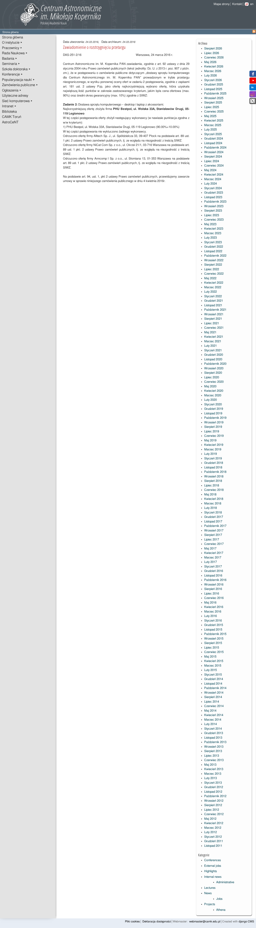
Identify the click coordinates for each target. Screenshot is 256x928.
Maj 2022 (210, 278)
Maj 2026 (210, 62)
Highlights (210, 871)
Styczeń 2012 (213, 836)
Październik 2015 (215, 634)
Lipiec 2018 (211, 485)
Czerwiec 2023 (214, 219)
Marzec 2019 (212, 449)
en (251, 4)
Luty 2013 (210, 778)
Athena (220, 909)
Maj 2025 (210, 116)
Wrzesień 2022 (213, 260)
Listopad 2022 (213, 251)
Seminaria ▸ (11, 63)
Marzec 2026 (212, 71)
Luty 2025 (210, 129)
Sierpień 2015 (213, 643)
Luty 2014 (210, 724)
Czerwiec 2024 (214, 165)
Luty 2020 (210, 399)
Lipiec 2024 (211, 161)
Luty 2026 (210, 75)
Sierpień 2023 (213, 210)
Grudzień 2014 (213, 679)
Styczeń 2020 (213, 404)
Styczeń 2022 (213, 296)
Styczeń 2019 (213, 458)
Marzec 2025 (212, 125)
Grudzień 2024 (213, 138)
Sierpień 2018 (213, 480)
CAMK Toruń (11, 117)
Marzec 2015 (212, 665)
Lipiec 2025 (211, 107)
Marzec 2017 (212, 557)
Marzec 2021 (212, 341)
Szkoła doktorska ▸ (16, 69)
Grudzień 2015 (213, 625)
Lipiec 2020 (211, 377)
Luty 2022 (210, 291)
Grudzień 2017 (213, 516)
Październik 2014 (215, 688)
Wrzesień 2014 (213, 692)
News (208, 893)
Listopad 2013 (213, 737)
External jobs (212, 865)
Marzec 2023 (212, 233)
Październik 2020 (215, 363)
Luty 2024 (210, 183)
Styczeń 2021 (213, 350)
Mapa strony (222, 4)
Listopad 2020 (213, 359)
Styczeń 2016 (213, 620)
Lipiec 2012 (211, 809)
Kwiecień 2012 (213, 823)
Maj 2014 (210, 710)
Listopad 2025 (213, 89)
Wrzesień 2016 (213, 584)
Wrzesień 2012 (213, 800)
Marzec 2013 (212, 773)
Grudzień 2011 (213, 841)
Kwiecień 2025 (213, 120)
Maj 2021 (210, 332)
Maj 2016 (210, 602)
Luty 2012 (210, 832)
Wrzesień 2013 (213, 746)
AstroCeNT (10, 122)
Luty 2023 (210, 237)
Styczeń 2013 (213, 782)
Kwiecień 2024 (213, 174)
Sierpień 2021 (213, 318)
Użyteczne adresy (15, 95)
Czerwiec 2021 (214, 327)
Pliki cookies (132, 921)
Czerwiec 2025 (214, 111)
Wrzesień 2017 (213, 530)
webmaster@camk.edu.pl (204, 921)
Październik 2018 (215, 471)
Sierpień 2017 (213, 534)
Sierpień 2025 (213, 102)
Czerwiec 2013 (214, 760)
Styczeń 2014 (213, 728)
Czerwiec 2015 (214, 652)
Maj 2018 (210, 494)
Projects (209, 904)
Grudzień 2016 (213, 570)
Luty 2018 (210, 507)
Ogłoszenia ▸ (11, 90)
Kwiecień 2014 (213, 715)
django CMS (246, 921)
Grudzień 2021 (213, 300)
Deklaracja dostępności (156, 921)
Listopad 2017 (213, 521)
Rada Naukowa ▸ (15, 53)
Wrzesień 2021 (213, 314)
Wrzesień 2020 (213, 368)
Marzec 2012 (212, 827)
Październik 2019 (215, 417)
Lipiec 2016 (211, 593)
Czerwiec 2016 (214, 598)
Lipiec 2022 (211, 269)
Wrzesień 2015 (213, 638)
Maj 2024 (210, 170)
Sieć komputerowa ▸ (17, 101)
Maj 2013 (210, 764)
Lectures (209, 887)
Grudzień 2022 (213, 246)
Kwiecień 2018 (213, 498)
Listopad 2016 (213, 575)
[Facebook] (252, 74)
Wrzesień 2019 (213, 422)
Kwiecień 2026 (213, 66)
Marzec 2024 (212, 179)
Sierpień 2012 (213, 805)
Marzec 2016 (212, 611)
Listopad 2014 (213, 683)
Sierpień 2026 (213, 48)
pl (247, 4)
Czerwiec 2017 (214, 543)
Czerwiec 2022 (214, 273)
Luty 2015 (210, 670)
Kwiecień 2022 (213, 282)
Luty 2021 (210, 345)
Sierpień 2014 (213, 697)
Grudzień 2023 (213, 192)
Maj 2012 (210, 818)
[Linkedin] (252, 88)
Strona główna (12, 37)
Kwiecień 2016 (213, 607)
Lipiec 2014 (211, 701)
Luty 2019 (210, 453)
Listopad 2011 (213, 845)
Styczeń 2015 (213, 674)
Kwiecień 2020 (213, 390)
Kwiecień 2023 (213, 228)
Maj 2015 (210, 656)
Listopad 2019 (213, 413)
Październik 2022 (215, 255)
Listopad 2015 (213, 629)
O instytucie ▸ (12, 42)
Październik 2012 (215, 796)
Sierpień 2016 (213, 589)
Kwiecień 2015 (213, 661)
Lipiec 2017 (211, 539)
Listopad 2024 (213, 143)
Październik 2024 (215, 147)
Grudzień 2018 (213, 462)
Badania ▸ (9, 58)
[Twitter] (252, 101)
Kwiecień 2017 (213, 552)
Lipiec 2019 (211, 431)
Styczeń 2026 (213, 80)
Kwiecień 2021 (213, 336)
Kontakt (237, 4)
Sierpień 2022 (213, 264)
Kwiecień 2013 (213, 769)
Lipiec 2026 (211, 53)
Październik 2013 (215, 742)
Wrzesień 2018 (213, 476)
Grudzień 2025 (213, 84)
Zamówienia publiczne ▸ (20, 85)
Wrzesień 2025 (213, 98)
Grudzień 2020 (213, 354)
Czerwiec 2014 (214, 706)
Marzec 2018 (212, 503)
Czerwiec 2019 (214, 435)
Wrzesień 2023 (213, 206)
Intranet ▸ (9, 106)
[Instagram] (252, 95)
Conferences (212, 860)
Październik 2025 (215, 93)
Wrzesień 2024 (213, 152)
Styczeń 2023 (213, 242)
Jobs (219, 898)
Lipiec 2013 (211, 755)
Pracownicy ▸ (12, 48)
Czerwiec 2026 (214, 57)
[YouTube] (253, 81)
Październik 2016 (215, 580)
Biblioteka (9, 111)
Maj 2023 (210, 224)
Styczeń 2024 (213, 188)
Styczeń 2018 (213, 512)
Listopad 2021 (213, 305)
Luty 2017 (210, 561)
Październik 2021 (215, 309)
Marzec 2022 (212, 287)
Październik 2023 (215, 201)
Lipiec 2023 (211, 215)
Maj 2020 (210, 386)
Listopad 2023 (213, 197)
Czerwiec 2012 (214, 814)
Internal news (212, 876)
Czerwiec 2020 (214, 381)
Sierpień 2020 (213, 372)
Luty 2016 (210, 616)
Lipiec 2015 (211, 647)
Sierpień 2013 (213, 751)
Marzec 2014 (212, 719)
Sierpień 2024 (213, 156)
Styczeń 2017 (213, 566)
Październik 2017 (215, 525)
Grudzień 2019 (213, 408)
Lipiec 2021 (211, 323)
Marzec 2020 (212, 395)
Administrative (225, 882)
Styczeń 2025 (213, 134)
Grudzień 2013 (213, 733)
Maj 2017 (210, 548)
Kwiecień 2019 (213, 444)
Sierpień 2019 (213, 426)
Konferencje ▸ (12, 74)
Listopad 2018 (213, 467)
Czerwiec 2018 (214, 489)
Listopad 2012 (213, 791)
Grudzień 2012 (213, 787)
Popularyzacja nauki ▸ (18, 79)
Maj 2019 (210, 440)
